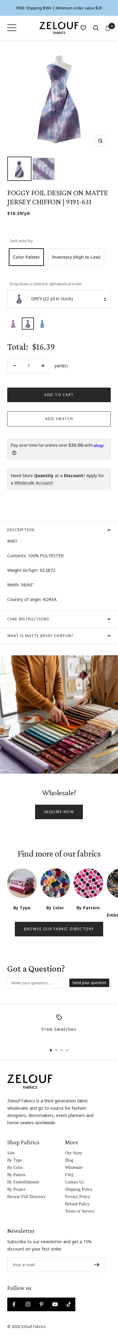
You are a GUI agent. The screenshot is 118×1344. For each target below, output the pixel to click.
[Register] (97, 1265)
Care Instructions (28, 619)
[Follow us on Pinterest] (41, 1304)
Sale (11, 1153)
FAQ (69, 1175)
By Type (14, 1160)
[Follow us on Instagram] (27, 1304)
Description (20, 529)
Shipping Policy (79, 1189)
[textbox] (38, 983)
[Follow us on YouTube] (55, 1304)
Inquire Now (59, 811)
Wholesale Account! (33, 483)
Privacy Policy (77, 1196)
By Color (15, 1167)
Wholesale (74, 1167)
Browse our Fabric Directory (59, 929)
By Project (16, 1189)
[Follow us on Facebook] (14, 1304)
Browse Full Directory (26, 1196)
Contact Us (74, 1182)
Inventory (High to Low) (76, 257)
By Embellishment (23, 1182)
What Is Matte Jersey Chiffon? (40, 635)
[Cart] (108, 28)
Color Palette (26, 257)
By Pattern (16, 1175)
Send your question (89, 982)
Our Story (73, 1153)
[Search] (96, 28)
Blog (69, 1160)
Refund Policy (77, 1204)
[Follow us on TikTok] (68, 1304)
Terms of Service (79, 1211)
